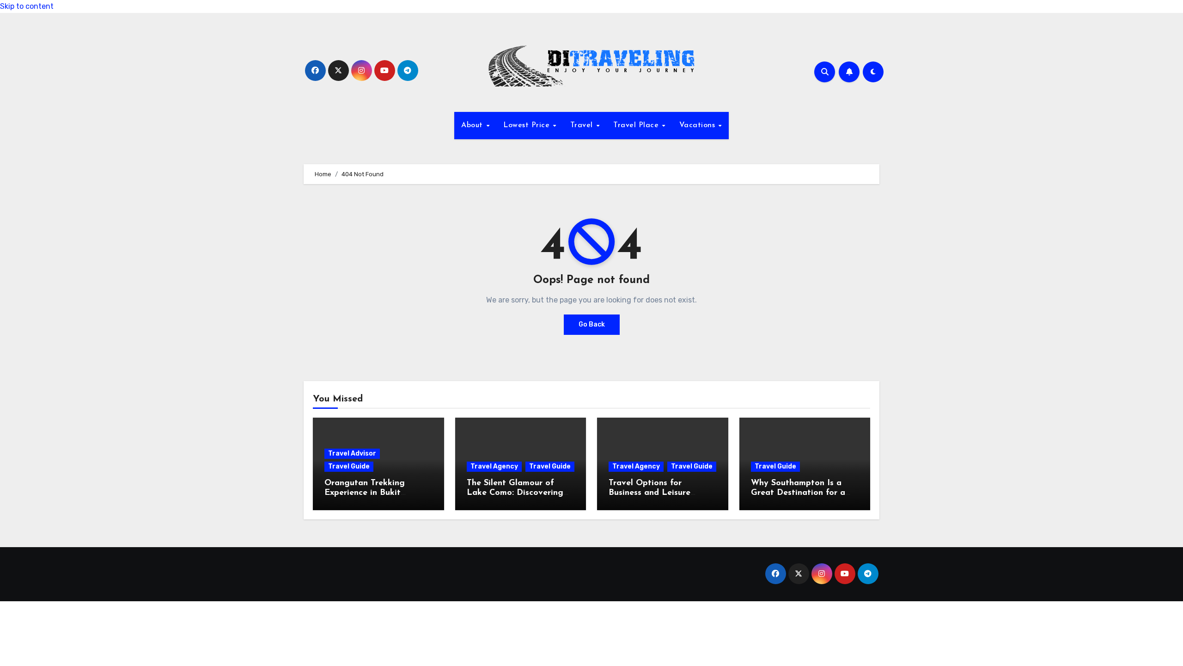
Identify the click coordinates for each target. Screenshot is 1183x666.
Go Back (592, 324)
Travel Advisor (352, 453)
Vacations (698, 125)
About (473, 125)
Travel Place (637, 125)
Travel (583, 125)
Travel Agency (494, 466)
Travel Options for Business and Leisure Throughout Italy (649, 493)
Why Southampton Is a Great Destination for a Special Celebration (798, 493)
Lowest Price (527, 125)
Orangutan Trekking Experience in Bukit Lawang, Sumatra (364, 493)
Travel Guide (349, 466)
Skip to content (27, 6)
